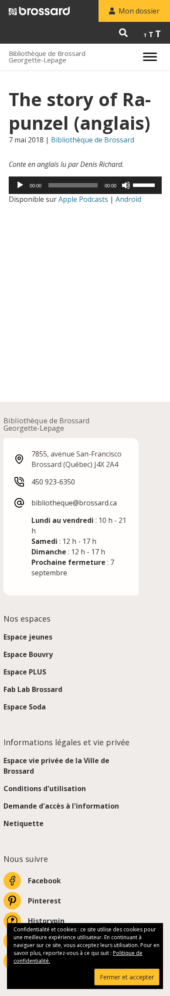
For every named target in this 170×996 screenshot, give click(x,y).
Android (128, 199)
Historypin (46, 921)
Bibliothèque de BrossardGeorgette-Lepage (47, 56)
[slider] (145, 184)
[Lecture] (20, 185)
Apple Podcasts (83, 199)
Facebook (44, 880)
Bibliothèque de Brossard (92, 140)
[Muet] (126, 185)
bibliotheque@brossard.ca (74, 503)
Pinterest (44, 901)
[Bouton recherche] (123, 33)
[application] (85, 185)
